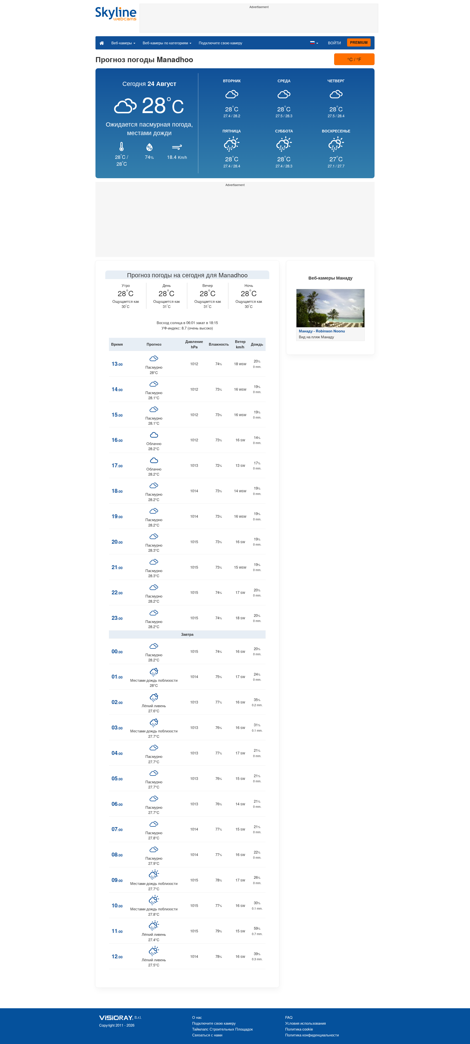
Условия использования (305, 1023)
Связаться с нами (207, 1034)
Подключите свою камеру (220, 42)
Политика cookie (299, 1029)
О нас (197, 1017)
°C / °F (354, 59)
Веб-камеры (122, 42)
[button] (314, 42)
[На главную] (102, 42)
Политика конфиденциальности (312, 1034)
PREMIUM (359, 42)
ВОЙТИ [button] (334, 42)
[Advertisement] (259, 21)
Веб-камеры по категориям (166, 42)
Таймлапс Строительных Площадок (222, 1029)
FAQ (289, 1017)
